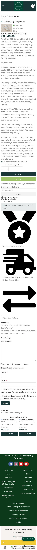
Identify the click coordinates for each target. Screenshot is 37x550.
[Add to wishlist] (15, 421)
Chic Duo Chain (7, 425)
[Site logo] (18, 6)
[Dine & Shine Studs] (27, 421)
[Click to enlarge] (4, 20)
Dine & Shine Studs (26, 425)
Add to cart (18, 174)
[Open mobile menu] (3, 6)
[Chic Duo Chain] (9, 421)
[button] (9, 434)
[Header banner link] (18, 275)
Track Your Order (28, 539)
